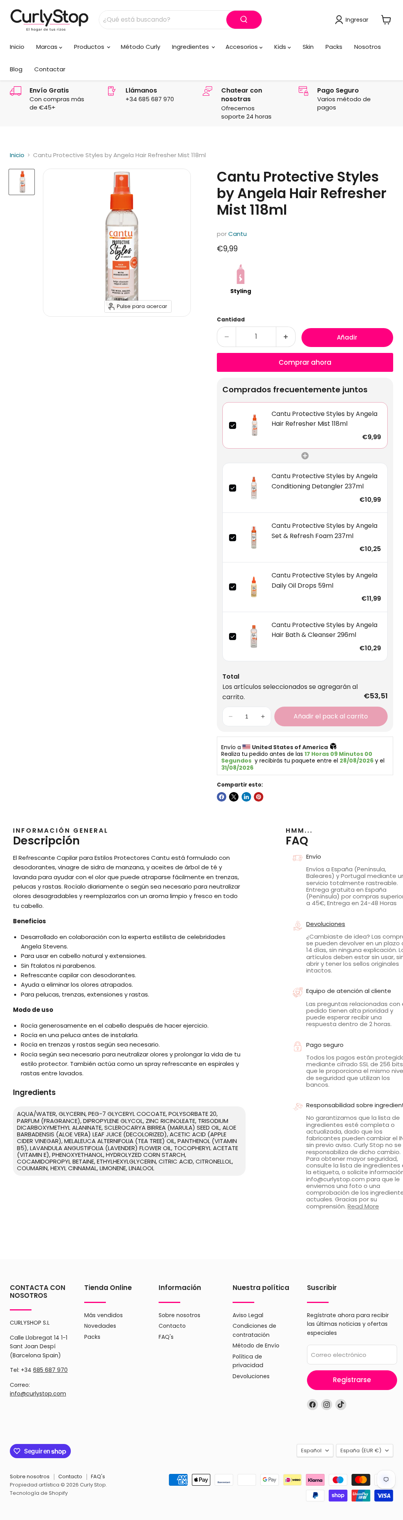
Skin (308, 47)
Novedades (100, 1326)
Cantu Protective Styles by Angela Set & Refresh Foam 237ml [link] (324, 530)
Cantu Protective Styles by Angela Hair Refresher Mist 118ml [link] (324, 419)
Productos (90, 47)
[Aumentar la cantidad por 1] (286, 337)
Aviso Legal (248, 1315)
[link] (253, 425)
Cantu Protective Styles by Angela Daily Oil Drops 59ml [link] (324, 580)
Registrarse (352, 1380)
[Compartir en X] (233, 797)
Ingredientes (191, 47)
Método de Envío (256, 1345)
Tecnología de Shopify (39, 1493)
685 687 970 (50, 1370)
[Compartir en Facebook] (221, 797)
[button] (230, 716)
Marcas (47, 47)
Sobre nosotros (179, 1315)
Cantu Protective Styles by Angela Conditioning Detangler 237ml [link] (324, 481)
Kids (281, 47)
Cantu (237, 234)
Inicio (17, 47)
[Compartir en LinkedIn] (246, 797)
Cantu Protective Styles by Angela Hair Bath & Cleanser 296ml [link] (324, 630)
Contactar (49, 69)
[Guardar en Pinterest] (258, 797)
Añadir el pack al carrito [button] (331, 716)
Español (311, 1450)
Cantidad (231, 320)
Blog (16, 69)
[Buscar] (244, 20)
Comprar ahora (305, 362)
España (360, 1450)
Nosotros (367, 47)
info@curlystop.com (38, 1394)
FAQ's (166, 1337)
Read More (363, 1206)
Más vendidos (103, 1315)
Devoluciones (251, 1376)
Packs (333, 47)
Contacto (172, 1326)
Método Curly (140, 47)
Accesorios (242, 47)
